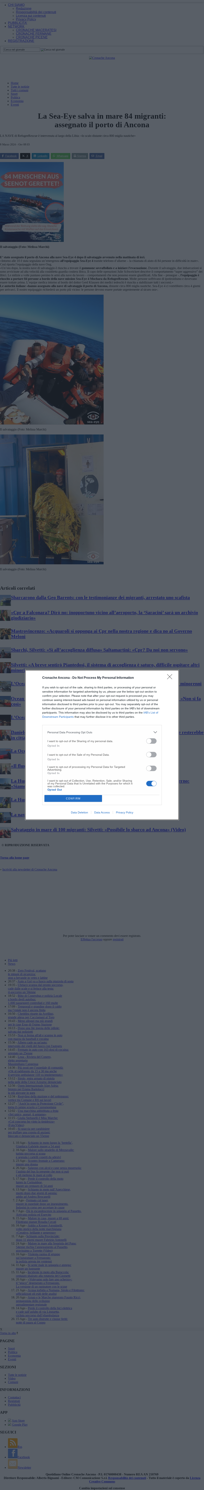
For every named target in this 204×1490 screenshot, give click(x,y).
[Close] (171, 678)
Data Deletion (79, 812)
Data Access (102, 812)
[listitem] (102, 732)
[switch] (151, 741)
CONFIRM (73, 798)
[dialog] (102, 745)
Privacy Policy (124, 812)
